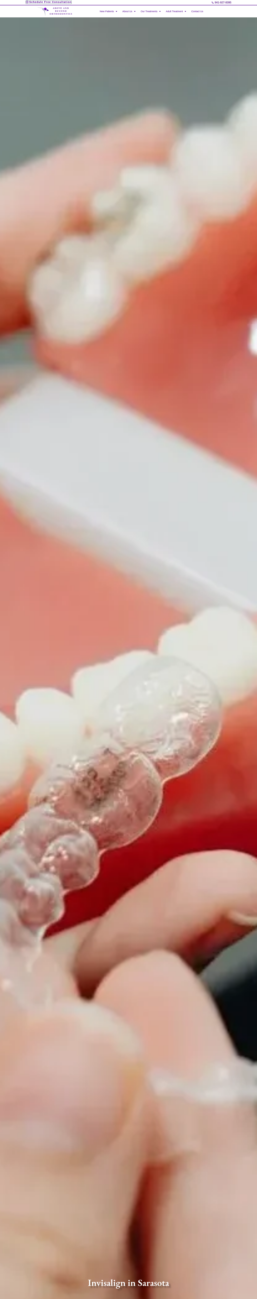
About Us (127, 11)
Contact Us (197, 11)
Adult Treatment (174, 11)
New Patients (107, 11)
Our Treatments (149, 11)
